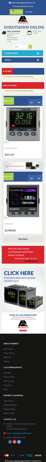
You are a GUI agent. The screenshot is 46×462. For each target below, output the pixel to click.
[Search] (30, 46)
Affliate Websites (10, 405)
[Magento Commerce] (23, 17)
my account (8, 349)
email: (8, 433)
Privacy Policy (9, 377)
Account (28, 12)
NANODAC (9, 224)
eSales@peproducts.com (25, 3)
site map (7, 373)
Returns (7, 361)
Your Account (9, 381)
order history (9, 353)
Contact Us (8, 385)
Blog (5, 389)
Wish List (7, 357)
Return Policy (9, 413)
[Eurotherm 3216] (23, 125)
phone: (9, 437)
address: (9, 424)
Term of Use (8, 401)
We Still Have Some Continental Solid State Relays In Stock (20, 251)
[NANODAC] (23, 201)
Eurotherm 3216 (11, 148)
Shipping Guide (9, 409)
